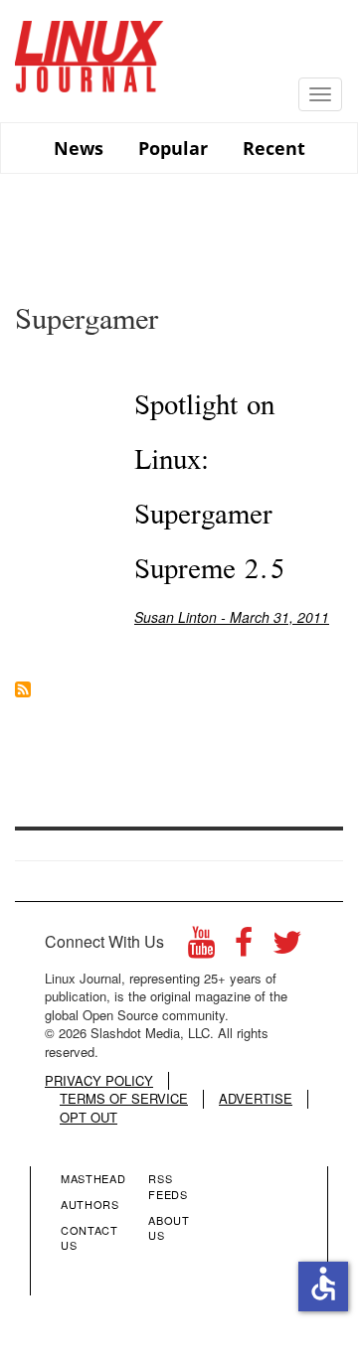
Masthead (93, 1178)
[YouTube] (201, 947)
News (78, 148)
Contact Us (89, 1238)
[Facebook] (244, 947)
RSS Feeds (167, 1186)
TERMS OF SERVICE (124, 1099)
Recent (274, 148)
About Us (168, 1228)
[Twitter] (287, 947)
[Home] (89, 49)
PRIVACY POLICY (99, 1081)
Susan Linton (175, 617)
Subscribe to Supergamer (23, 689)
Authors (90, 1204)
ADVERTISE (255, 1099)
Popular (173, 148)
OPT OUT (88, 1118)
